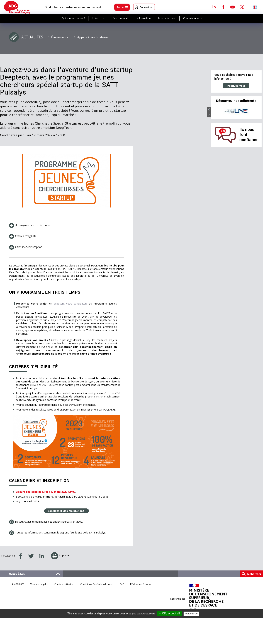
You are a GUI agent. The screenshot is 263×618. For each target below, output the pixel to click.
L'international (120, 18)
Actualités (32, 36)
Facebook (223, 7)
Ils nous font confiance (249, 135)
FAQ (122, 584)
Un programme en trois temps (32, 225)
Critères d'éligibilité (25, 236)
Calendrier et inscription (28, 247)
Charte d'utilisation (64, 584)
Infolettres (98, 18)
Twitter (242, 7)
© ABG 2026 (18, 584)
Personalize (191, 613)
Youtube (233, 7)
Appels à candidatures (92, 37)
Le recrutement (167, 18)
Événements (59, 37)
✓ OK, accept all (169, 613)
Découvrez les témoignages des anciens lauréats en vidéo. (49, 521)
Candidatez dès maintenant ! (66, 511)
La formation (143, 18)
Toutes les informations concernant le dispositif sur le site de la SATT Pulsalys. (60, 532)
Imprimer (64, 555)
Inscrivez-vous (236, 85)
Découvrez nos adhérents (236, 101)
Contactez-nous (192, 18)
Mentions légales (39, 584)
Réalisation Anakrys (140, 584)
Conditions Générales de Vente (97, 584)
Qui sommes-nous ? (73, 18)
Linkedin (214, 7)
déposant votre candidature (70, 303)
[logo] (17, 7)
